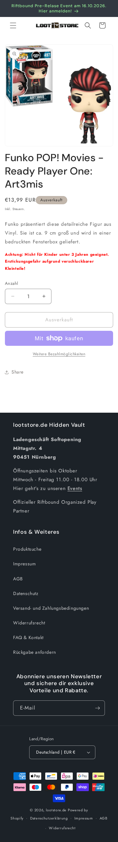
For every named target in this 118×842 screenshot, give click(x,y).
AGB (18, 578)
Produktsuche (27, 549)
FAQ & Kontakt (28, 637)
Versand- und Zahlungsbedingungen (51, 608)
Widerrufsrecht (29, 623)
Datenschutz (25, 593)
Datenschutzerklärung (49, 818)
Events (75, 488)
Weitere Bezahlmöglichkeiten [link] (59, 354)
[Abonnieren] (97, 708)
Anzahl (11, 283)
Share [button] (17, 372)
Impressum (24, 563)
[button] (13, 25)
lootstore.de (56, 810)
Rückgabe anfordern (34, 652)
